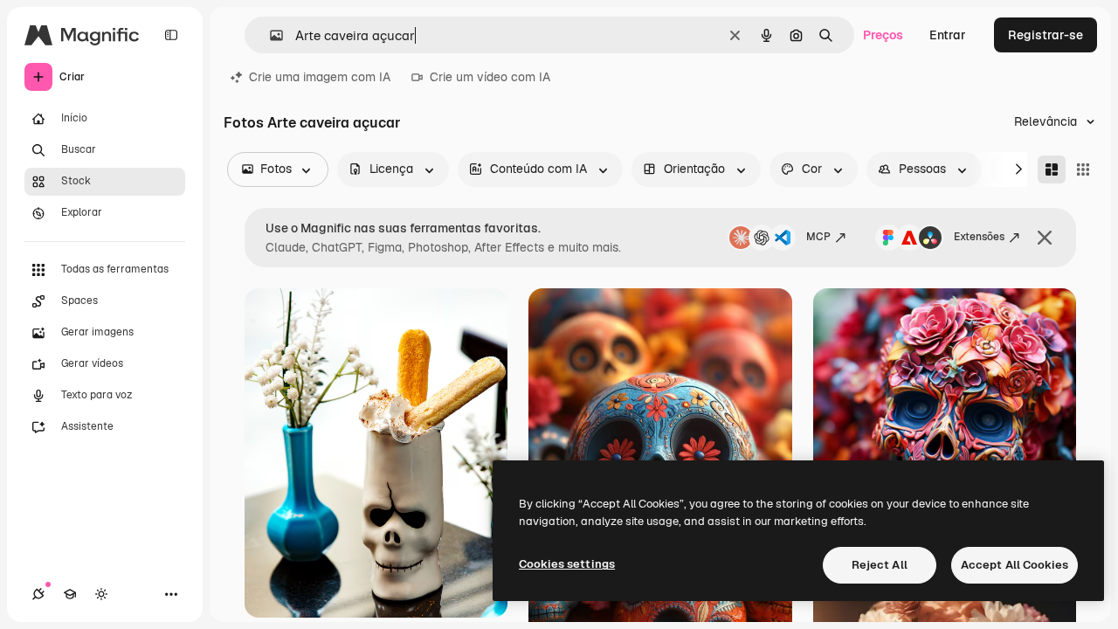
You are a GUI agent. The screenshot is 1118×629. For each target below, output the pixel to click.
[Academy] (70, 594)
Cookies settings (567, 563)
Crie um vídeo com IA (490, 77)
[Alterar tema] (101, 594)
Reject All (880, 564)
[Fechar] (1044, 237)
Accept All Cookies (1014, 564)
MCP (818, 237)
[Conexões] (38, 594)
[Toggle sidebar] (171, 35)
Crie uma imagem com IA (319, 77)
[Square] (1083, 169)
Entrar (947, 35)
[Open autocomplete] (269, 35)
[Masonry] (1052, 169)
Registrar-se (1045, 35)
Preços (883, 35)
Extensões (979, 237)
